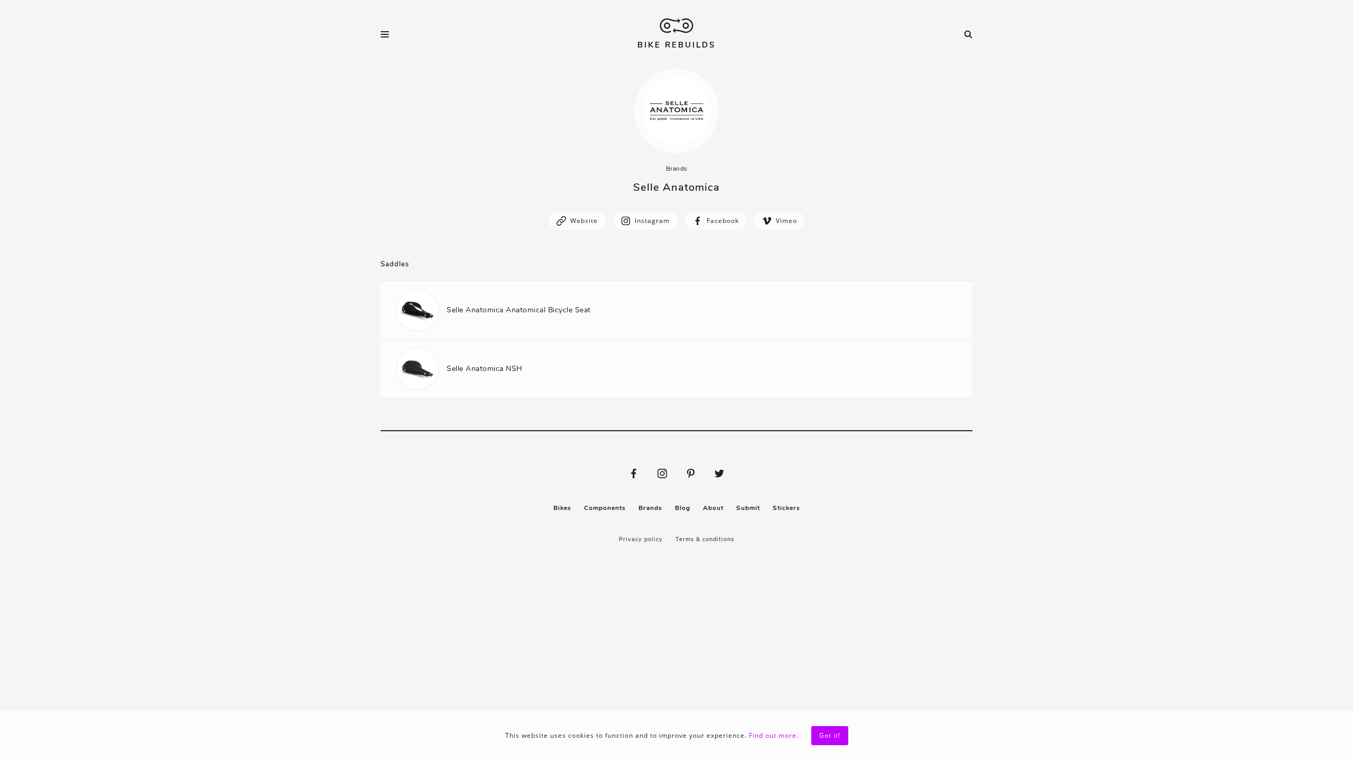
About (713, 508)
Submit (748, 508)
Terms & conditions (704, 539)
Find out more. (774, 735)
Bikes (562, 508)
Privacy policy (641, 539)
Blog (682, 508)
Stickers (786, 508)
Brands (677, 168)
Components (605, 508)
